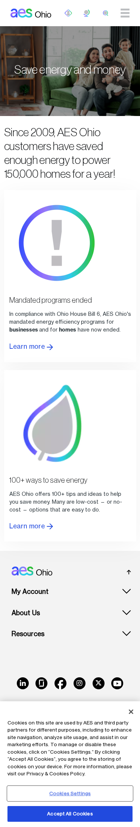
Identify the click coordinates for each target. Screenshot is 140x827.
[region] (70, 764)
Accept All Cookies (70, 814)
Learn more (28, 346)
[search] (105, 13)
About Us (26, 613)
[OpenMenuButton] (68, 13)
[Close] (131, 712)
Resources (28, 634)
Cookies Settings (70, 793)
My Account (30, 591)
